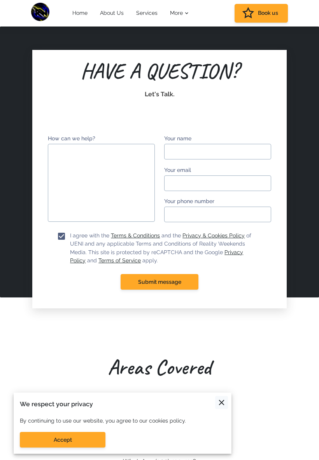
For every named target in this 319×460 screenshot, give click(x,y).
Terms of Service (119, 260)
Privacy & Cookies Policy (213, 235)
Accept (63, 440)
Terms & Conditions (135, 235)
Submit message (159, 282)
